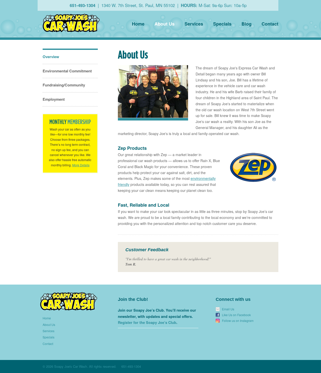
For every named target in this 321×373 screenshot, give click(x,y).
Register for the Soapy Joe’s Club (147, 322)
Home (138, 24)
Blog (247, 24)
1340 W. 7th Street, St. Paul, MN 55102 (138, 5)
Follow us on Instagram (238, 321)
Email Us (228, 309)
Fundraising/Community (64, 85)
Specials (222, 24)
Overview (51, 56)
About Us (164, 24)
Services (194, 24)
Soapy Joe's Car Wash (71, 23)
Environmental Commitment (67, 71)
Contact (270, 24)
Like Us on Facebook (236, 315)
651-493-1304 (82, 5)
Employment (54, 99)
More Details (81, 165)
